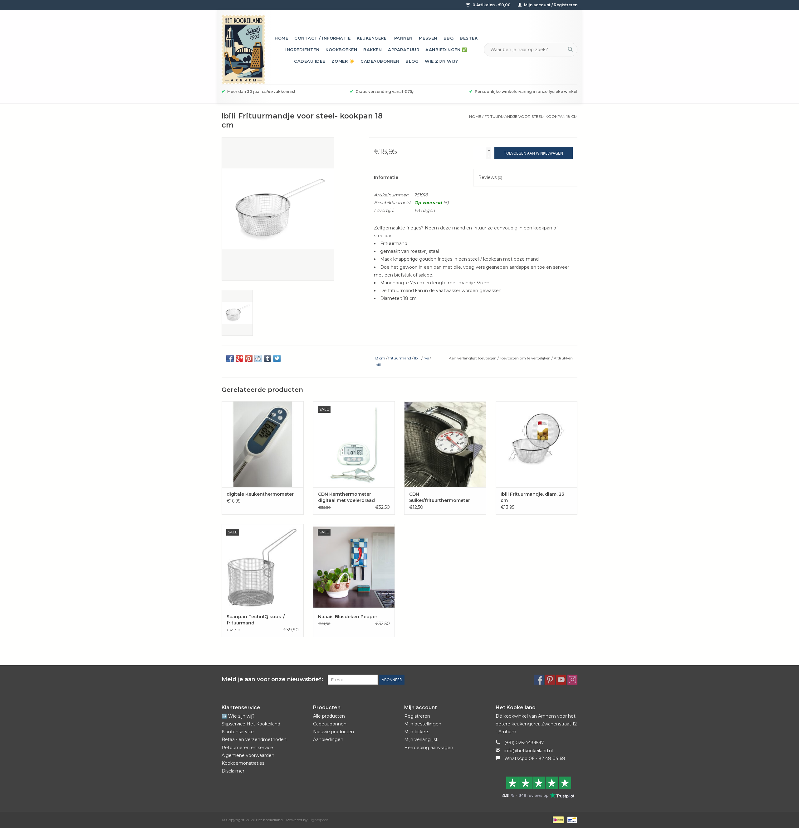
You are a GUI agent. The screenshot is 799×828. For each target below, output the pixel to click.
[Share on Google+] (239, 358)
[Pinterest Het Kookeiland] (550, 680)
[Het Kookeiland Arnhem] (243, 49)
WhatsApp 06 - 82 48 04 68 (534, 758)
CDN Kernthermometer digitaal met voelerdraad (346, 497)
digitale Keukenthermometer (260, 494)
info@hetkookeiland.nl (528, 750)
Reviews (490, 177)
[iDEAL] (557, 819)
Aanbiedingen (328, 739)
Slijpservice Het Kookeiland (251, 724)
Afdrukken (563, 358)
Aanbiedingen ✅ (446, 49)
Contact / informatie (322, 38)
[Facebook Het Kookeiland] (539, 680)
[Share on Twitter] (277, 358)
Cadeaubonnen (379, 61)
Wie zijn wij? (441, 61)
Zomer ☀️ (343, 61)
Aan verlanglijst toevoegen (473, 358)
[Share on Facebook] (230, 358)
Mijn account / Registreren (550, 4)
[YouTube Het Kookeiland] (561, 680)
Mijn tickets (416, 731)
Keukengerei (372, 38)
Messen (428, 38)
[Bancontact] (571, 819)
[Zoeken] (570, 49)
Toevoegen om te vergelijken (525, 358)
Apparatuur (403, 49)
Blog (412, 61)
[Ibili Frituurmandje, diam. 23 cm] (537, 444)
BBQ (449, 38)
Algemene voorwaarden (248, 755)
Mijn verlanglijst (421, 739)
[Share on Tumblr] (267, 358)
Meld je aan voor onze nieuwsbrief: (272, 679)
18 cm (380, 358)
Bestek (469, 38)
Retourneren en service (247, 747)
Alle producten (329, 716)
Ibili (417, 358)
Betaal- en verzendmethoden (254, 739)
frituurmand (399, 358)
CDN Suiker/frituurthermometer (439, 497)
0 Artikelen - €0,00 (492, 4)
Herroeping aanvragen (428, 747)
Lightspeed (318, 819)
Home (281, 38)
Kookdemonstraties (243, 763)
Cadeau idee (309, 61)
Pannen (403, 38)
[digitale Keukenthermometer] (263, 444)
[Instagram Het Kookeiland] (572, 680)
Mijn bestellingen (422, 724)
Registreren (417, 716)
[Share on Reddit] (258, 358)
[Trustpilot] (537, 787)
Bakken (372, 49)
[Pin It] (248, 358)
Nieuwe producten (333, 731)
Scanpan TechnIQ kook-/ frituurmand (256, 620)
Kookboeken (341, 49)
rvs (426, 358)
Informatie (386, 177)
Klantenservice (238, 731)
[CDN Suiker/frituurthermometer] (445, 444)
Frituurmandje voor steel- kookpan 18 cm (530, 116)
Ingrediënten (302, 49)
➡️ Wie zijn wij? (238, 716)
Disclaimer (233, 771)
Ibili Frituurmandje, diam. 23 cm (532, 497)
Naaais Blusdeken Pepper (347, 616)
